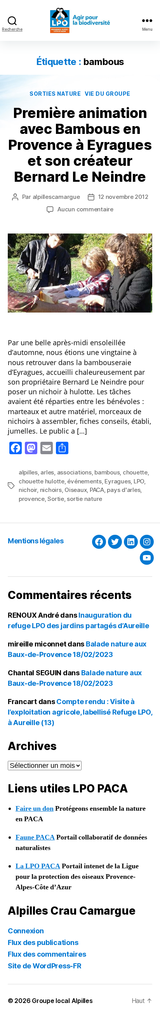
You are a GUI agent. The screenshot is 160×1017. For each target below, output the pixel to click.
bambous (107, 472)
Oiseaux (75, 490)
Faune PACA (35, 837)
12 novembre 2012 (123, 196)
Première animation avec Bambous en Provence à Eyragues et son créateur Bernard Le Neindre (80, 144)
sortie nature (84, 498)
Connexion (26, 931)
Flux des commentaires (47, 954)
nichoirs (51, 490)
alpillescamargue (56, 196)
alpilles (28, 472)
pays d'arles (123, 490)
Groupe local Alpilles (62, 1001)
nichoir (28, 490)
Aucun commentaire (85, 209)
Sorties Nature (55, 93)
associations (74, 472)
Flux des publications (43, 942)
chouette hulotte (41, 481)
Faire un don (35, 808)
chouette (135, 472)
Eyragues (117, 481)
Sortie (55, 498)
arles (47, 472)
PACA (97, 490)
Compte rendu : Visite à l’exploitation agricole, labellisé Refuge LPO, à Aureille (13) (80, 712)
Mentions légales (35, 541)
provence (32, 498)
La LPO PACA (38, 866)
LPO (139, 481)
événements (84, 481)
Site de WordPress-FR (45, 966)
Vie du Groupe (107, 93)
